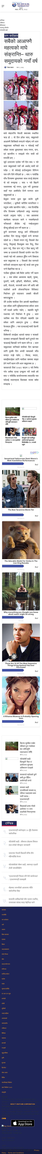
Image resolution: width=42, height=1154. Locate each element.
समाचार (4, 910)
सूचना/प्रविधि (5, 989)
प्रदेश (3, 979)
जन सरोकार (11, 36)
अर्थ (3, 924)
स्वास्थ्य (4, 1038)
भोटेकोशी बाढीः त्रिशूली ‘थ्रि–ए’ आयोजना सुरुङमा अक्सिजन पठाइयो (29, 419)
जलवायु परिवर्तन (4, 28)
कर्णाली (4, 998)
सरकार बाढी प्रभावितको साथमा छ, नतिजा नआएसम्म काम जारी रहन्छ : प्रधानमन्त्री (28, 793)
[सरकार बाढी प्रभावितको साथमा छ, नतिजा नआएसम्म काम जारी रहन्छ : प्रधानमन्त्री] (11, 794)
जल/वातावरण (5, 949)
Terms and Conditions (16, 1153)
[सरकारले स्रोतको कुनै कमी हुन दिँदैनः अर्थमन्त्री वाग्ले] (11, 781)
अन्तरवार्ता (4, 1018)
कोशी (3, 1003)
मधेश (3, 984)
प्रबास (3, 939)
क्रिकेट (4, 1068)
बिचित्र (4, 1033)
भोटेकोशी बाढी (4, 30)
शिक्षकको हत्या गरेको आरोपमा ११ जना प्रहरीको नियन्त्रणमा (12, 440)
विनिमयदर (2, 25)
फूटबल (3, 1063)
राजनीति (4, 915)
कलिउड (4, 969)
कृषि (3, 1058)
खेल (3, 959)
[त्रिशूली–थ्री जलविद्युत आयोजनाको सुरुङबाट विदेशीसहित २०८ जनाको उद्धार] (29, 435)
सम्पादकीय (4, 1023)
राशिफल (2, 23)
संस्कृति (4, 1092)
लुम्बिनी (3, 1008)
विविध (3, 1077)
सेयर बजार (5, 1072)
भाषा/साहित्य (5, 1013)
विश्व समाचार (5, 934)
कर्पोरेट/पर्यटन (5, 974)
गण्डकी (4, 1048)
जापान (3, 929)
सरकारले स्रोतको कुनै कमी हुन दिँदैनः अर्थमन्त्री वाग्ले (28, 777)
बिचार (3, 944)
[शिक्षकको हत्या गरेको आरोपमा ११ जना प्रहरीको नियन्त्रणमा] (12, 435)
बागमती (4, 1043)
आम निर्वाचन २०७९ (7, 1087)
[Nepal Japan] (21, 4)
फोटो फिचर (5, 954)
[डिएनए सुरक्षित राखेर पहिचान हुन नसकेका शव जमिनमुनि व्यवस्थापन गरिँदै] (12, 415)
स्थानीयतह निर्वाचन (7, 1082)
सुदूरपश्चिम (5, 1053)
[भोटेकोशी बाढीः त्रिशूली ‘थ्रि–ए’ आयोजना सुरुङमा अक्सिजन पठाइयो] (29, 409)
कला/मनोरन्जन (6, 964)
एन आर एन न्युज (6, 994)
